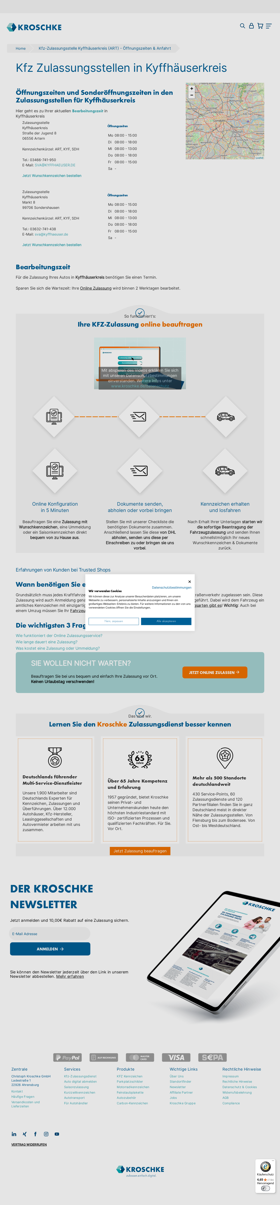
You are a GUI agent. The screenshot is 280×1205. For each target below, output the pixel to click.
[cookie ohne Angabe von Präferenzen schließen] (189, 581)
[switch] (265, 1188)
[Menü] (273, 1161)
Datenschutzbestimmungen (171, 587)
